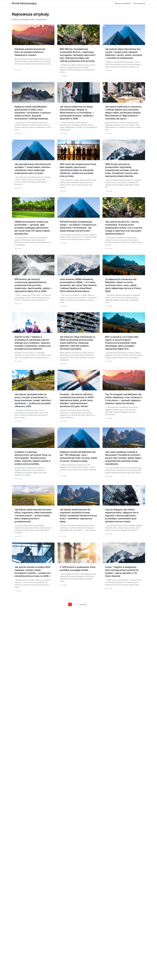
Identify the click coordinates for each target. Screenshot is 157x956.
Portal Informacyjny (24, 3)
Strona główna (139, 3)
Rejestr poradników (123, 3)
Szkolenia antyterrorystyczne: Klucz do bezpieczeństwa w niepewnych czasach (30, 52)
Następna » (83, 604)
